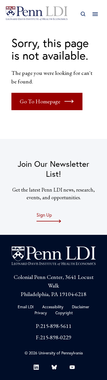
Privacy (41, 312)
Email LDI (26, 306)
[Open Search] (83, 14)
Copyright (64, 312)
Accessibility (52, 306)
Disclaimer (80, 306)
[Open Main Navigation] (95, 14)
